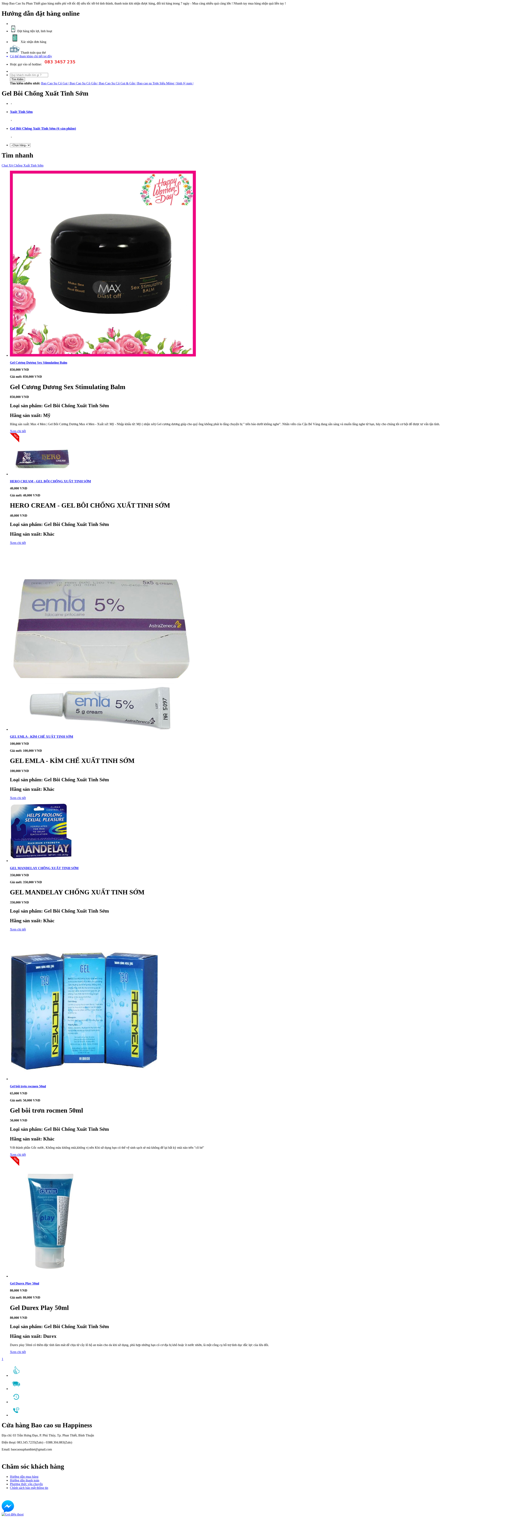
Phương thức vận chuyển (26, 1484)
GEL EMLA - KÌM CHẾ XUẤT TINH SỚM (41, 736)
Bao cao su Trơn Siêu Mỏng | (156, 83)
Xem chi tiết (18, 431)
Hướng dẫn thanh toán (24, 1480)
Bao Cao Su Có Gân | (84, 83)
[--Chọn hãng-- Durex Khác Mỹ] (20, 144)
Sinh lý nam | (184, 83)
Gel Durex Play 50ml (24, 1283)
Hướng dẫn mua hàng (24, 1476)
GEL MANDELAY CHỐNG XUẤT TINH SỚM (44, 868)
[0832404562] (13, 1514)
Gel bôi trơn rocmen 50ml (28, 1086)
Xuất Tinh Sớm (21, 112)
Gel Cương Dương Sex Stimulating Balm (38, 362)
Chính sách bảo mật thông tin (29, 1488)
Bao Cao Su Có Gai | (55, 83)
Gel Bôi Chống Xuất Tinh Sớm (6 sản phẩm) (43, 128)
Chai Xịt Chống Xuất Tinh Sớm (22, 165)
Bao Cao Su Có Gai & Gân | (118, 83)
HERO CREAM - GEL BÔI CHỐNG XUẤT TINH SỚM (50, 481)
